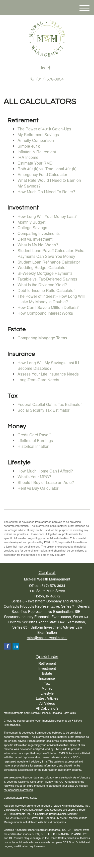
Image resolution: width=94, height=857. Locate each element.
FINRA (8, 818)
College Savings (32, 227)
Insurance (47, 678)
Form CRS (69, 713)
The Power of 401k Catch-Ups (44, 129)
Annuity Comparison (36, 140)
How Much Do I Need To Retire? (46, 191)
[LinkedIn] (43, 68)
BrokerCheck (12, 725)
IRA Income (28, 157)
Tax (47, 683)
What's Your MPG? (34, 476)
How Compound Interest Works (45, 313)
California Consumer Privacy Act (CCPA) (43, 781)
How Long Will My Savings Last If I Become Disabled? (48, 365)
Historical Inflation (33, 446)
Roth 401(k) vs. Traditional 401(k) (47, 169)
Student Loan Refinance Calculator (49, 262)
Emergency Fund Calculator (42, 174)
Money (47, 688)
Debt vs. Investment (35, 239)
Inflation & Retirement (37, 152)
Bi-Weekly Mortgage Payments (45, 273)
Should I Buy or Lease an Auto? (46, 482)
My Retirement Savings (38, 134)
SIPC (16, 818)
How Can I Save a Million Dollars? (48, 307)
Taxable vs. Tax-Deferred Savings (47, 279)
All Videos (47, 703)
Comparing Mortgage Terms (42, 338)
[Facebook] (49, 68)
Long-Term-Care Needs (38, 379)
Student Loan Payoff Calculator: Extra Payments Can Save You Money (51, 253)
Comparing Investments (39, 233)
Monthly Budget (31, 222)
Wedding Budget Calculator (42, 267)
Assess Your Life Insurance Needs (48, 374)
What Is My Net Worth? (38, 245)
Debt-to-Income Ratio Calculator (46, 290)
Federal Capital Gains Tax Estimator (50, 404)
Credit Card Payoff (34, 435)
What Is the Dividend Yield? (42, 284)
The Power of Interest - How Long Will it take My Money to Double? (51, 299)
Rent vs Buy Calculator (38, 488)
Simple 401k (29, 146)
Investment (47, 668)
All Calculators (47, 708)
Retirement (47, 663)
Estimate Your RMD (35, 163)
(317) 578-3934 (50, 79)
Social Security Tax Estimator (43, 410)
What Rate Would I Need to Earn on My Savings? (49, 183)
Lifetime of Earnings (35, 440)
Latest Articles (47, 698)
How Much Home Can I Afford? (45, 471)
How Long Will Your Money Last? (47, 216)
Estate (47, 673)
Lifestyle (47, 693)
